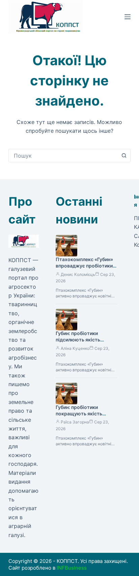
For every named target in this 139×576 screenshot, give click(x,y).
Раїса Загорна (75, 421)
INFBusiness (72, 568)
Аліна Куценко (75, 348)
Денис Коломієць (78, 274)
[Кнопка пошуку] (123, 155)
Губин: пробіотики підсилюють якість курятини (78, 339)
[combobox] (63, 155)
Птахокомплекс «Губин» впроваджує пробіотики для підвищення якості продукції (84, 268)
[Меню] (127, 17)
